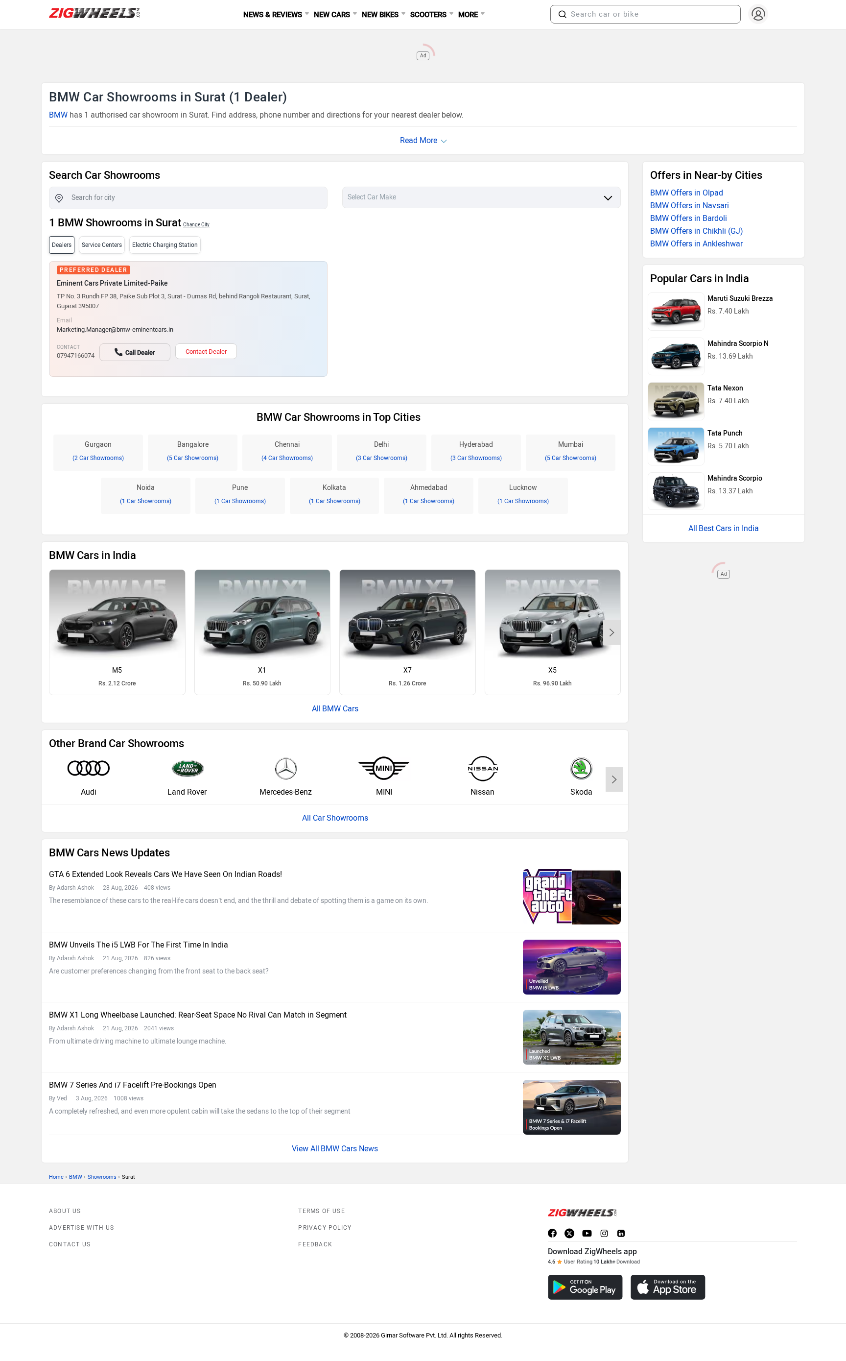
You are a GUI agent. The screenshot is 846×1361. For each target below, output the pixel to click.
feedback (315, 1244)
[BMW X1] (262, 615)
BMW (58, 115)
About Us (65, 1211)
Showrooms (102, 1177)
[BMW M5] (117, 615)
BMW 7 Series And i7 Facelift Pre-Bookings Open (132, 1085)
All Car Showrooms (335, 818)
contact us (70, 1244)
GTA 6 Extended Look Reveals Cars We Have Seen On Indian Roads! (165, 874)
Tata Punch (725, 433)
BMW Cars (340, 708)
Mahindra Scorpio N (738, 344)
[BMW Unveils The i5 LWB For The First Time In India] (572, 967)
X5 (552, 670)
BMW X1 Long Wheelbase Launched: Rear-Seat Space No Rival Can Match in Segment (198, 1015)
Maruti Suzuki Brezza (740, 298)
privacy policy (325, 1227)
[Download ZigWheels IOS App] (668, 1287)
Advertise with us (81, 1227)
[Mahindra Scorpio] (676, 491)
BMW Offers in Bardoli (688, 218)
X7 (407, 670)
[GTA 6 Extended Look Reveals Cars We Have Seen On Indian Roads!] (572, 896)
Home (56, 1177)
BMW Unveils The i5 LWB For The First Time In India (138, 944)
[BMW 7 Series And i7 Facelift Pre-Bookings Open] (572, 1107)
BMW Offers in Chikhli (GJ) (696, 231)
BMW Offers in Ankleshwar (696, 243)
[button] (562, 14)
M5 (117, 670)
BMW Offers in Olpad (686, 192)
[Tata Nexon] (676, 401)
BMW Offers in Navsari (689, 205)
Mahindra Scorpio (734, 478)
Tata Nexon (725, 388)
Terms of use (321, 1211)
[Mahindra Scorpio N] (676, 357)
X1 (262, 670)
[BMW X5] (553, 615)
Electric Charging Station (165, 245)
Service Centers (102, 245)
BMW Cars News (349, 1148)
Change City (196, 224)
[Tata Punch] (676, 446)
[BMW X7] (407, 615)
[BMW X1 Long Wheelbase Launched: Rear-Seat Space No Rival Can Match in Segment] (572, 1037)
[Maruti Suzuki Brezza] (676, 311)
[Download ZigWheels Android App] (585, 1287)
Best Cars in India (729, 528)
